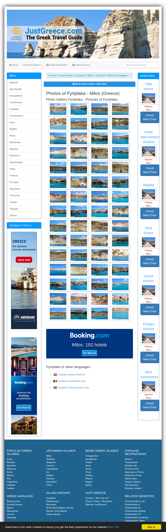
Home (14, 65)
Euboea (50, 478)
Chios (49, 485)
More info (113, 527)
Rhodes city (131, 465)
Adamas (14, 82)
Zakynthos (12, 481)
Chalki (88, 462)
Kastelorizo (91, 459)
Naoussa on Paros (134, 472)
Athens (128, 459)
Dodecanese (52, 501)
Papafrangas (16, 162)
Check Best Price (149, 117)
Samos (10, 475)
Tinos (88, 472)
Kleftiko (13, 129)
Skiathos (50, 459)
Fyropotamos (16, 115)
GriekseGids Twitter (135, 520)
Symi (87, 465)
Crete (9, 459)
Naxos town (131, 478)
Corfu (9, 472)
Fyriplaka (100, 75)
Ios (47, 472)
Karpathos (51, 481)
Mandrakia (15, 142)
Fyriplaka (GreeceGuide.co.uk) (73, 387)
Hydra (88, 485)
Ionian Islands (53, 514)
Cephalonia (52, 468)
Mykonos (11, 468)
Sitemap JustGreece (95, 504)
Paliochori (15, 155)
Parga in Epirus (133, 481)
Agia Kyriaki (16, 89)
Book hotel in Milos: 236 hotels (91, 84)
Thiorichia (15, 195)
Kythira (49, 475)
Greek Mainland (57, 65)
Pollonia (14, 175)
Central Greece (15, 504)
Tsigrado (14, 208)
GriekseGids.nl (132, 504)
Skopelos (51, 462)
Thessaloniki (131, 462)
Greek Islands (32, 65)
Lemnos (50, 465)
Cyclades (80, 75)
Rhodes (11, 462)
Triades (13, 202)
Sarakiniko (15, 188)
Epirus (10, 507)
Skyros (88, 478)
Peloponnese (13, 501)
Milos (90, 75)
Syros (88, 468)
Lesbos (10, 488)
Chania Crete (131, 468)
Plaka (12, 169)
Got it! (151, 527)
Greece (52, 75)
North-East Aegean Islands (60, 507)
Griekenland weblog (135, 511)
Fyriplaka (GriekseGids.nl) (71, 374)
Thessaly (11, 517)
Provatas (14, 182)
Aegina (89, 481)
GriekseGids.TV (133, 514)
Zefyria (13, 215)
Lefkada (11, 485)
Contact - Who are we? (97, 498)
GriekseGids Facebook (136, 517)
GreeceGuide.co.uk (135, 501)
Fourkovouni (16, 102)
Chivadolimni (16, 95)
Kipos (12, 122)
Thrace (10, 514)
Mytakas (14, 149)
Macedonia (12, 511)
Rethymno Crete (133, 475)
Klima (12, 135)
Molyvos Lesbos (133, 488)
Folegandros (91, 455)
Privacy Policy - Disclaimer (98, 501)
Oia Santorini (131, 485)
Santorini (11, 465)
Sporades (51, 504)
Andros (89, 475)
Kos (9, 478)
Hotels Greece (82, 65)
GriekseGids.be (133, 507)
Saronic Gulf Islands (56, 511)
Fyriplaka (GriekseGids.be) (71, 381)
